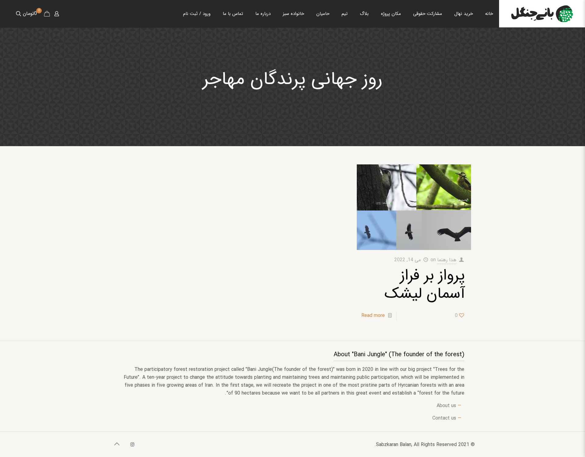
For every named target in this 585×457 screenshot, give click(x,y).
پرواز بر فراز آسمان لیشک (425, 285)
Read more (373, 315)
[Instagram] (132, 444)
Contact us (444, 418)
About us (446, 406)
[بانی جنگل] (542, 13)
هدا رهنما (446, 260)
